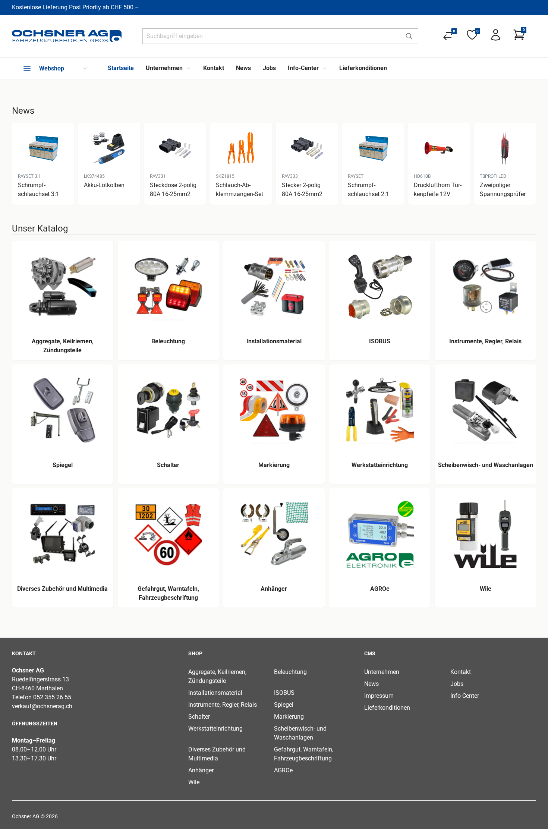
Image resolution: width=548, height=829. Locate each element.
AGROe (283, 770)
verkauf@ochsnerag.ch (42, 706)
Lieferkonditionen (387, 707)
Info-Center (464, 695)
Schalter (199, 716)
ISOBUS (284, 692)
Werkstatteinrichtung (215, 728)
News (371, 683)
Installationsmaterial (215, 692)
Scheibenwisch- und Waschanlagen (300, 733)
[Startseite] (67, 36)
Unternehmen (381, 671)
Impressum (379, 695)
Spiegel (283, 704)
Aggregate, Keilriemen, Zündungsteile (217, 676)
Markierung (289, 716)
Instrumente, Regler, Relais (222, 704)
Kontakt (460, 671)
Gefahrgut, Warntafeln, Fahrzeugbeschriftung (303, 754)
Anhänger (201, 770)
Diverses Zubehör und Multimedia (217, 754)
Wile (193, 782)
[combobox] (271, 36)
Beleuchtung (290, 671)
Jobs (456, 683)
